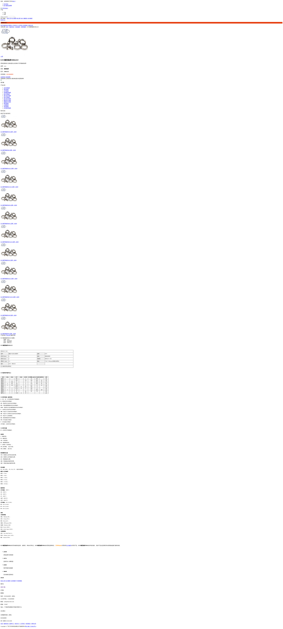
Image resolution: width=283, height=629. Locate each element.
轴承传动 (5, 25)
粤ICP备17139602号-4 (30, 626)
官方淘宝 (6, 4)
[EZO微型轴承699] (141, 324)
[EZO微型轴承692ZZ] (141, 269)
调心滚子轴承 (7, 95)
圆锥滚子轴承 (7, 101)
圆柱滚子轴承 (7, 100)
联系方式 (3, 20)
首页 (2, 25)
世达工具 (9, 18)
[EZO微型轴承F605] (141, 122)
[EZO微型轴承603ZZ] (141, 159)
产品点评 (8, 335)
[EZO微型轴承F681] (141, 251)
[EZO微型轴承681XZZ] (141, 177)
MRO (13, 1)
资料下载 (3, 587)
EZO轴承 (14, 18)
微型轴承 (23, 27)
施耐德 (25, 18)
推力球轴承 (7, 94)
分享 (2, 56)
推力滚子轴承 (7, 98)
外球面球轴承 (7, 108)
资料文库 (30, 25)
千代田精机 (19, 580)
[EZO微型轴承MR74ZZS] (141, 287)
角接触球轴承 (7, 92)
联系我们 (25, 25)
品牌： (12, 131)
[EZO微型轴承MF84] (141, 196)
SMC (22, 18)
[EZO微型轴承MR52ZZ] (141, 232)
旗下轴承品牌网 (8, 5)
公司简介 (20, 25)
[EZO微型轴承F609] (141, 306)
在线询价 (3, 77)
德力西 (18, 18)
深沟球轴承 (7, 88)
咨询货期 (8, 77)
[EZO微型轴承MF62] (141, 214)
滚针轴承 (6, 89)
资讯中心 (15, 25)
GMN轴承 (29, 18)
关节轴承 (6, 91)
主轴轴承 (6, 105)
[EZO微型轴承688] (141, 141)
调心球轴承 (7, 97)
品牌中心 (10, 25)
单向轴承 (6, 106)
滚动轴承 (17, 27)
